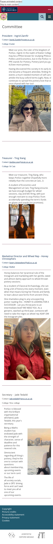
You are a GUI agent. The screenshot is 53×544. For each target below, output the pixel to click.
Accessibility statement (13, 514)
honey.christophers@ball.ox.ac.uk (23, 263)
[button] (49, 9)
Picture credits (9, 511)
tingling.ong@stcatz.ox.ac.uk (21, 162)
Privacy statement (11, 517)
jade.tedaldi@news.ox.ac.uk (20, 399)
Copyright (7, 508)
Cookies (6, 520)
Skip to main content (9, 4)
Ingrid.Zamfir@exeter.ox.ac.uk (21, 40)
